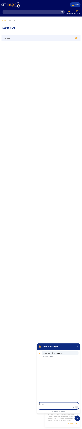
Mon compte (69, 14)
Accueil (4, 20)
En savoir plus (72, 423)
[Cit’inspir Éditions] (11, 5)
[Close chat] (77, 418)
